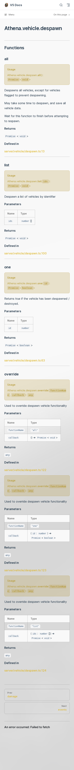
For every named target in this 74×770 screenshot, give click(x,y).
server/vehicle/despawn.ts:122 (25, 470)
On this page (61, 14)
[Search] (61, 5)
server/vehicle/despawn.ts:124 (25, 670)
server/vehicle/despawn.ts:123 (25, 570)
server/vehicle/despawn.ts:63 (24, 360)
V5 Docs (16, 5)
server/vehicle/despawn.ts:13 (24, 151)
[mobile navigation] (68, 5)
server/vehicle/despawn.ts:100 (25, 253)
